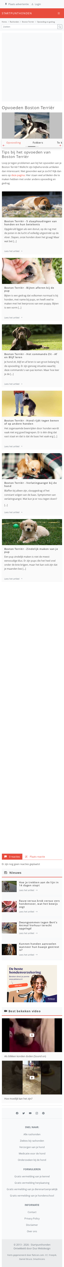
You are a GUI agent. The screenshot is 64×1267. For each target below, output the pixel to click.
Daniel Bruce (25, 1259)
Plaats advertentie (18, 4)
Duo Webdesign (41, 1248)
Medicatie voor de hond (32, 1153)
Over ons (32, 1231)
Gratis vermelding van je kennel (32, 1176)
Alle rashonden (32, 1134)
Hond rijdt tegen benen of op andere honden (31, 422)
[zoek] (59, 26)
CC (46, 1255)
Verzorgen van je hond (32, 1147)
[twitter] (23, 1113)
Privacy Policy (32, 1218)
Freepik (52, 1255)
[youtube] (30, 1113)
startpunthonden (4, 13)
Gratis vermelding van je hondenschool (32, 1195)
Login (38, 4)
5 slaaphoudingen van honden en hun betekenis (30, 223)
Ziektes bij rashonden (32, 1140)
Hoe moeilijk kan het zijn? (18, 1098)
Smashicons (39, 1259)
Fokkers (38, 142)
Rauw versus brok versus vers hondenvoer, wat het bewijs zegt (39, 904)
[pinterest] (43, 1113)
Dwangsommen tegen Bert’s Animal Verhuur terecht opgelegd (38, 925)
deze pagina (18, 175)
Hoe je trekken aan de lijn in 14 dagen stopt (39, 884)
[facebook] (17, 1113)
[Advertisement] (32, 67)
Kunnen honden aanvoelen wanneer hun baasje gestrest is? (39, 947)
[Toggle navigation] (58, 13)
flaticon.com (38, 1255)
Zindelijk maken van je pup (31, 550)
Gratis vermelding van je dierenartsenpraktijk (32, 1189)
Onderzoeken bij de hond (32, 1160)
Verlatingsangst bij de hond (30, 484)
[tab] (12, 857)
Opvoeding (13, 142)
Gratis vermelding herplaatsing (32, 1182)
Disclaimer (32, 1225)
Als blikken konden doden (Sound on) (25, 1056)
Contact (32, 1212)
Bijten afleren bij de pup (29, 289)
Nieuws (15, 873)
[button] (4, 146)
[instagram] (37, 1113)
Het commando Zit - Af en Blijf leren (30, 355)
